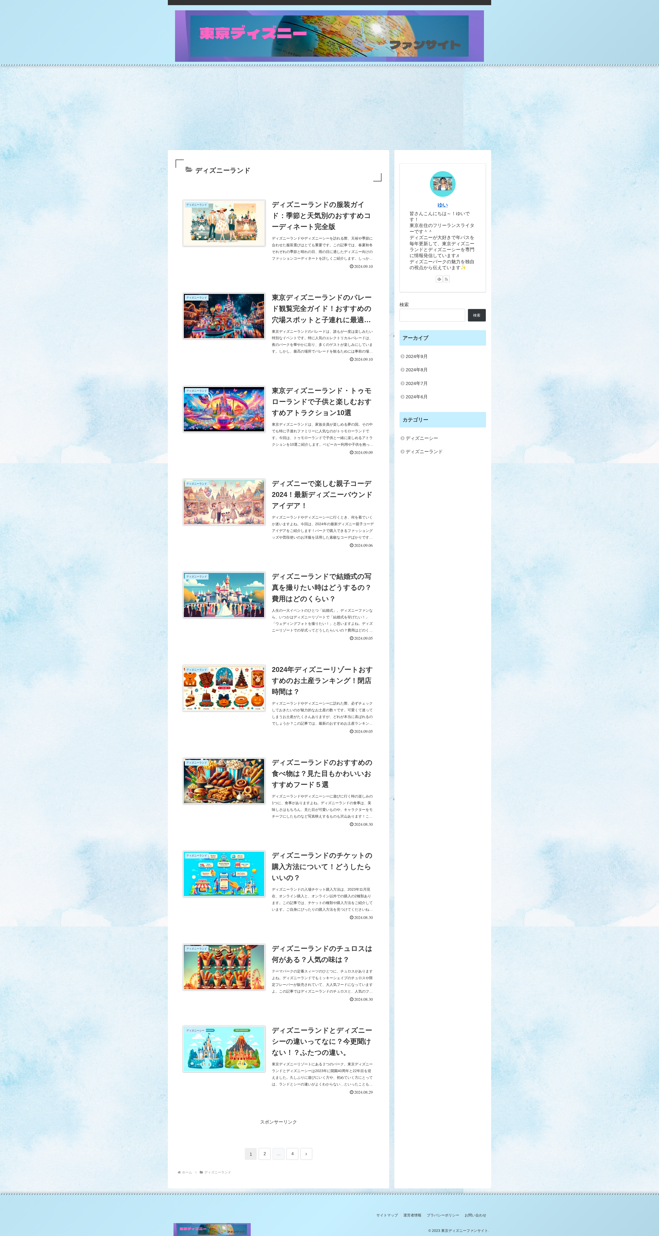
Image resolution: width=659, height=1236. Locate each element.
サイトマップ (387, 1215)
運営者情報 (412, 1215)
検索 (404, 304)
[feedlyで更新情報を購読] (439, 279)
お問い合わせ (475, 1215)
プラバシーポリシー (443, 1215)
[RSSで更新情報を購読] (446, 279)
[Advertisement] (329, 108)
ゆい (443, 205)
